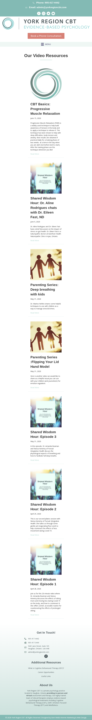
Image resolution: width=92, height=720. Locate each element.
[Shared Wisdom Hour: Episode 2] (46, 484)
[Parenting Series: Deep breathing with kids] (46, 264)
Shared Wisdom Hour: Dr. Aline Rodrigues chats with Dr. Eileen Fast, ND (43, 207)
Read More (34, 154)
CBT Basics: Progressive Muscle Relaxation (45, 108)
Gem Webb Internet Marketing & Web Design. (69, 717)
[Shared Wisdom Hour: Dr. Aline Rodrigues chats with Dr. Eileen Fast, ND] (46, 178)
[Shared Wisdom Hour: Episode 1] (46, 559)
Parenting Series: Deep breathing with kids (44, 289)
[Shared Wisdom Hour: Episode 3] (46, 411)
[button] (38, 13)
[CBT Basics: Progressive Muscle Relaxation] (46, 84)
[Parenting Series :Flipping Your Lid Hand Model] (46, 337)
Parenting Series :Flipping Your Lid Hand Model (44, 361)
